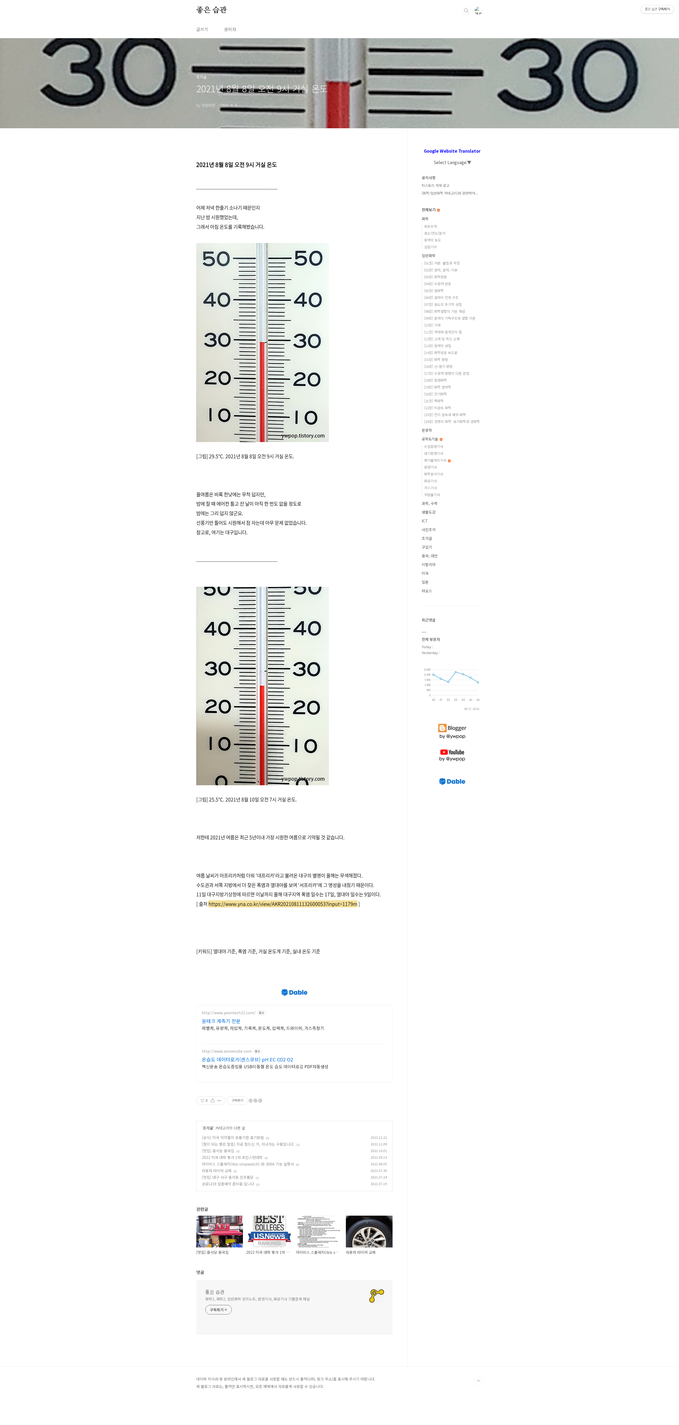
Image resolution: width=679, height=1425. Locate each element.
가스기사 (430, 487)
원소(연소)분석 (434, 233)
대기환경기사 (433, 453)
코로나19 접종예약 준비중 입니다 (228, 1183)
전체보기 (429, 209)
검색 (466, 11)
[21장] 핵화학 (434, 400)
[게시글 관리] (219, 1101)
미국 (425, 573)
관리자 (230, 29)
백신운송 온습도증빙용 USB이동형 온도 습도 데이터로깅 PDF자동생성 (265, 1066)
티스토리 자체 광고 (435, 185)
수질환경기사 (433, 446)
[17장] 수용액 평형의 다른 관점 (446, 373)
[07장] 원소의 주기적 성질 (443, 304)
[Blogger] (452, 724)
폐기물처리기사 (435, 460)
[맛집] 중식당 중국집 (218, 1150)
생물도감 (429, 512)
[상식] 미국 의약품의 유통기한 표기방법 (233, 1137)
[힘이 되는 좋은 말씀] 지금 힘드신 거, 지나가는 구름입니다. (248, 1144)
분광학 (427, 430)
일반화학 (429, 255)
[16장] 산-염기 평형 (438, 366)
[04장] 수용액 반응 (437, 283)
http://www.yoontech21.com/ (229, 1013)
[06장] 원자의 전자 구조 (441, 297)
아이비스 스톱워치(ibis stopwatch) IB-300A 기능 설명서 (248, 1164)
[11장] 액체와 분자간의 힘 (443, 331)
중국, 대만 (430, 555)
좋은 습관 (211, 10)
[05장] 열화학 (434, 290)
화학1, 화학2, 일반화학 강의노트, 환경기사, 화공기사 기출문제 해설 (257, 1299)
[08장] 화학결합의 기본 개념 (444, 311)
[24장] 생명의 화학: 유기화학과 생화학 (452, 421)
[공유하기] (212, 1101)
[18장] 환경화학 (435, 380)
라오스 (427, 590)
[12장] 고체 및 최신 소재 (442, 338)
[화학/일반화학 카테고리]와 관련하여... (450, 193)
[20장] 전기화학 (435, 393)
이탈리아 (429, 564)
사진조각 (429, 529)
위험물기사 (432, 494)
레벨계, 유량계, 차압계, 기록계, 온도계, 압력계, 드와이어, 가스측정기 (263, 1028)
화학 (425, 218)
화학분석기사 (433, 474)
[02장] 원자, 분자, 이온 (441, 269)
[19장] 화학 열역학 (437, 387)
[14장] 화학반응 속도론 (441, 352)
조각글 (208, 1128)
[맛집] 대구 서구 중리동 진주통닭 (228, 1177)
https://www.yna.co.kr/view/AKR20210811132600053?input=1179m (282, 903)
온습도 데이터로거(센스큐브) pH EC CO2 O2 (247, 1059)
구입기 (427, 547)
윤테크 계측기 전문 (221, 1021)
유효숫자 (430, 226)
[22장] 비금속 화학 (437, 407)
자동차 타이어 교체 (217, 1170)
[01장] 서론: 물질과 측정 (442, 263)
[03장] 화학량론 (435, 276)
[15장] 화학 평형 (436, 359)
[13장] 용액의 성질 (437, 345)
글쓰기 (202, 29)
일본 (425, 582)
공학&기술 (430, 439)
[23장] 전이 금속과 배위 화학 (445, 414)
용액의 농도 (432, 239)
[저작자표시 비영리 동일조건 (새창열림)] (255, 1100)
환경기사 (430, 467)
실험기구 (430, 246)
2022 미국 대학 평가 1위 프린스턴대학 (232, 1157)
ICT (425, 520)
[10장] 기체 (432, 325)
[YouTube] (452, 749)
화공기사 (430, 480)
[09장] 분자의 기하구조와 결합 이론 (450, 318)
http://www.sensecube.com (227, 1051)
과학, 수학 (430, 503)
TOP (478, 1381)
